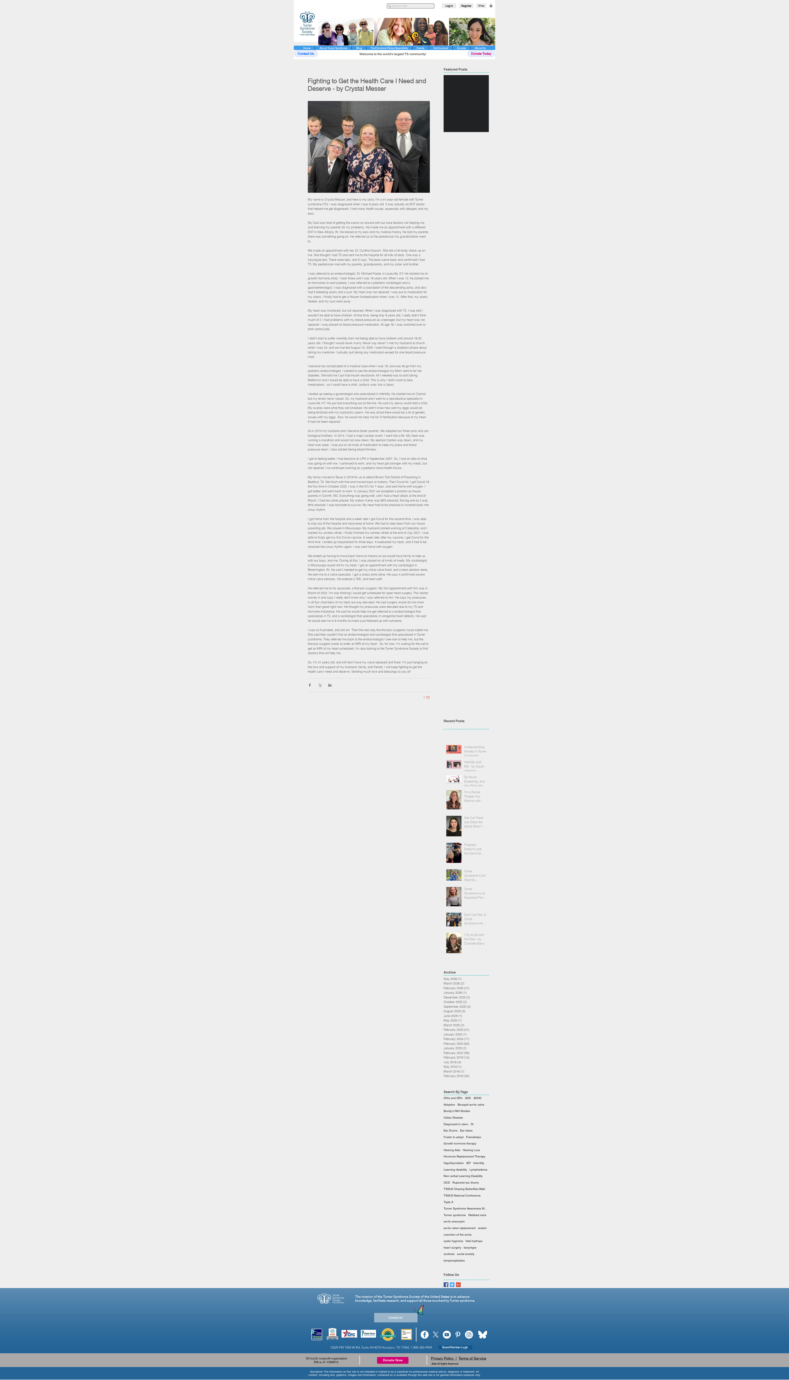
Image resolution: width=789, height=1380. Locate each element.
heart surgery (452, 1247)
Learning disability (455, 1169)
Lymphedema (478, 1169)
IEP (468, 1163)
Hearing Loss (471, 1150)
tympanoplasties (454, 1260)
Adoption (449, 1104)
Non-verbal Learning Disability (463, 1176)
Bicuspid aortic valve (471, 1104)
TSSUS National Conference (462, 1195)
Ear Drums (451, 1130)
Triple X (448, 1202)
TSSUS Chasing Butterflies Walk (464, 1189)
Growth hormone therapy (460, 1143)
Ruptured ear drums (465, 1182)
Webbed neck (477, 1215)
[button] (491, 5)
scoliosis (449, 1254)
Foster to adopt (454, 1137)
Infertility (478, 1163)
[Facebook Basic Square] (446, 1284)
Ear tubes (466, 1130)
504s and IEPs (453, 1098)
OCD (447, 1182)
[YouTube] (447, 1335)
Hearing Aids (452, 1150)
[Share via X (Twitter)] (320, 685)
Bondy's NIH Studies (457, 1111)
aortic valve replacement (460, 1228)
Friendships (473, 1137)
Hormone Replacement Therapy (464, 1156)
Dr (472, 1124)
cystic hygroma (453, 1241)
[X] (436, 1335)
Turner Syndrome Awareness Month (466, 1208)
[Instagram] (469, 1335)
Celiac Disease (453, 1117)
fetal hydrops (474, 1241)
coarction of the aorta (458, 1234)
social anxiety (465, 1254)
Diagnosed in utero (456, 1124)
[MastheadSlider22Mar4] (406, 31)
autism (482, 1228)
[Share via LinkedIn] (330, 685)
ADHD (477, 1098)
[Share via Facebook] (310, 685)
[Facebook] (425, 1335)
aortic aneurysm (454, 1221)
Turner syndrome (455, 1215)
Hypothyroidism (454, 1163)
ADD (468, 1098)
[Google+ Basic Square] (458, 1284)
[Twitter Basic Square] (452, 1284)
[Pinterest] (458, 1335)
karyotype (470, 1247)
